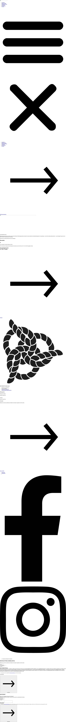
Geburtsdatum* (2, 665)
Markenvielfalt (4, 3)
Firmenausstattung (4, 4)
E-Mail (1, 699)
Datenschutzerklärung (7, 704)
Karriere (3, 6)
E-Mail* (1, 666)
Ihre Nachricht (2, 702)
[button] (33, 74)
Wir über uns (3, 5)
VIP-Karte (3, 144)
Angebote (3, 2)
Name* (1, 664)
